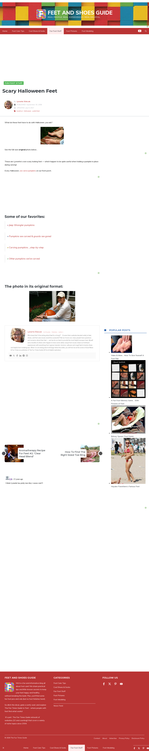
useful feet (36, 111)
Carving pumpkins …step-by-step (26, 247)
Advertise (113, 738)
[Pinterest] (24, 356)
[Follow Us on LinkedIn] (115, 684)
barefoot (20, 111)
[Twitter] (14, 356)
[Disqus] (52, 504)
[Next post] (100, 453)
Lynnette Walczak (23, 101)
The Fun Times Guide (21, 717)
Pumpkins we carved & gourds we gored (30, 236)
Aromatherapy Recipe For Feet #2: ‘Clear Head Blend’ (32, 453)
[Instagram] (27, 356)
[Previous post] (3, 453)
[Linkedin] (20, 356)
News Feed (58, 706)
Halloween (27, 111)
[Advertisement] (52, 392)
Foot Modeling (87, 31)
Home (4, 31)
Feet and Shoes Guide (80, 12)
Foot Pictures (71, 31)
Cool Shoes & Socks (37, 31)
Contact (97, 738)
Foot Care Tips (18, 31)
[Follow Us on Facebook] (104, 684)
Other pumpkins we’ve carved (24, 258)
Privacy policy (124, 738)
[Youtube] (11, 356)
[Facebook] (17, 356)
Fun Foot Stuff (55, 31)
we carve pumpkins (28, 171)
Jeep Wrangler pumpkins (22, 225)
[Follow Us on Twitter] (109, 684)
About (104, 738)
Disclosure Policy (138, 738)
